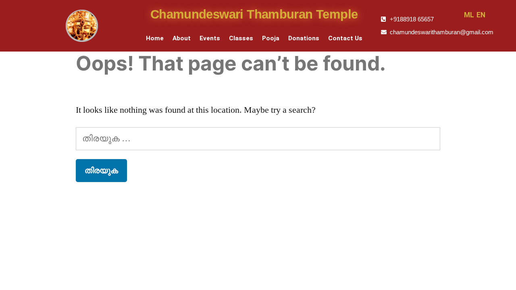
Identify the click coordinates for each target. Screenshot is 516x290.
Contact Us (345, 38)
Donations (303, 38)
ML (469, 15)
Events (210, 38)
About (182, 38)
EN (480, 15)
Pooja (270, 38)
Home (155, 38)
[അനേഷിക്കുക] (258, 138)
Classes (241, 38)
